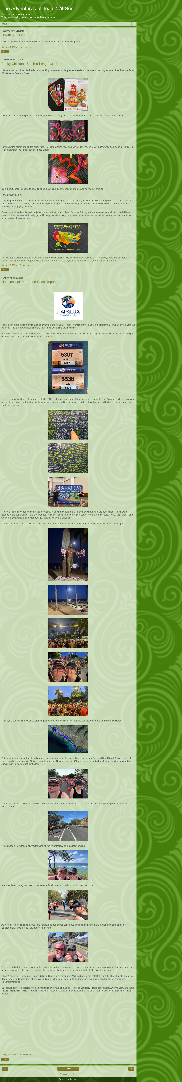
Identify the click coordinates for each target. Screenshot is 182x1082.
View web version (68, 1074)
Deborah (48, 260)
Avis (127, 257)
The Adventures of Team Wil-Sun (37, 8)
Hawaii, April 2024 (14, 35)
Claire (4, 260)
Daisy (65, 260)
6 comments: (26, 265)
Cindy (102, 260)
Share (5, 52)
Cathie (72, 260)
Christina (13, 260)
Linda (80, 260)
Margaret (30, 260)
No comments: (26, 47)
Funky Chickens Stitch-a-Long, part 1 (29, 64)
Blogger (73, 1079)
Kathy (22, 260)
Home (68, 1069)
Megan (39, 260)
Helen (114, 260)
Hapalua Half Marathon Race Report (28, 282)
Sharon (57, 260)
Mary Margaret (91, 260)
